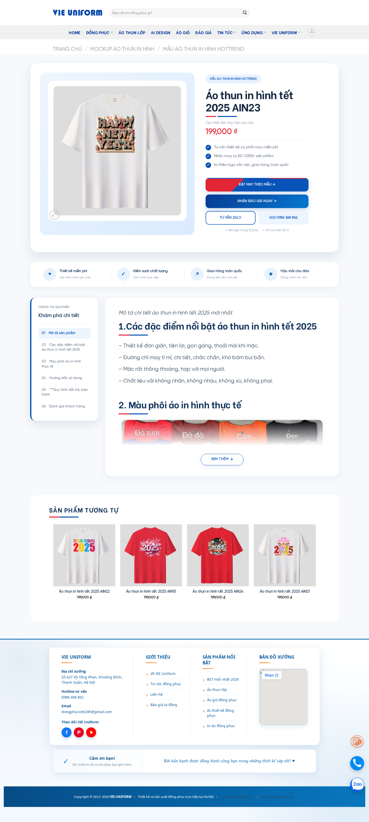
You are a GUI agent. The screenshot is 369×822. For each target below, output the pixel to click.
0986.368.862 (73, 697)
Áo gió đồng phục (222, 700)
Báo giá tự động (163, 704)
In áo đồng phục (221, 725)
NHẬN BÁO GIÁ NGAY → (256, 201)
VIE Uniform (284, 32)
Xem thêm (219, 459)
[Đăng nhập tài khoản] (312, 32)
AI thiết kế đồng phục (220, 713)
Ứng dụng (252, 32)
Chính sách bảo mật (237, 796)
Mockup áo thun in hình (122, 49)
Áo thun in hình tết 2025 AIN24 (218, 592)
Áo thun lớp (131, 32)
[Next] (315, 568)
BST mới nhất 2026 (223, 679)
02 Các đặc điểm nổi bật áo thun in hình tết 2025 (63, 347)
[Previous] (53, 568)
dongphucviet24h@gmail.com (87, 711)
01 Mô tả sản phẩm (58, 333)
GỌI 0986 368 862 (283, 218)
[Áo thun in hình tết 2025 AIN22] (84, 555)
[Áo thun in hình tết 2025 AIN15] (151, 555)
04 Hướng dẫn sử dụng (62, 378)
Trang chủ (67, 49)
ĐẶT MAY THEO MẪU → (257, 184)
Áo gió (183, 32)
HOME (74, 32)
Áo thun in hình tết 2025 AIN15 (151, 592)
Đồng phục (98, 32)
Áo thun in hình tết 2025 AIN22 (84, 592)
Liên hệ (156, 694)
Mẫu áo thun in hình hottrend (203, 49)
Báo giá (203, 32)
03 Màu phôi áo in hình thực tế (61, 364)
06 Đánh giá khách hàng (63, 406)
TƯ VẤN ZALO (230, 218)
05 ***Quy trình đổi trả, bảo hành (65, 392)
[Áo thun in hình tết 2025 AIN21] (285, 555)
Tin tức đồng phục (165, 683)
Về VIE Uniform (162, 673)
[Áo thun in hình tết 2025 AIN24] (218, 555)
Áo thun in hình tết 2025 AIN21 (285, 592)
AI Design (160, 32)
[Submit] (244, 13)
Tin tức (225, 32)
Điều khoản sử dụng (278, 796)
